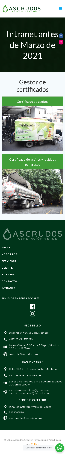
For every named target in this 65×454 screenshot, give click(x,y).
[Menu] (60, 8)
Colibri (34, 443)
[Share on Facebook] (61, 35)
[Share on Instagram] (61, 42)
